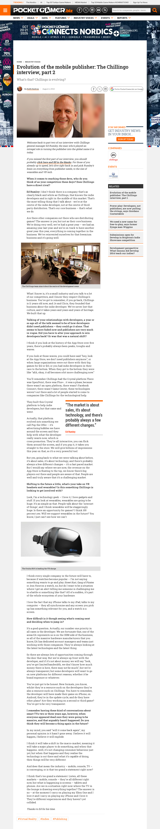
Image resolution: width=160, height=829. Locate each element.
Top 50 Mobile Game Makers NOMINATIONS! (110, 2)
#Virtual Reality (27, 818)
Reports (122, 18)
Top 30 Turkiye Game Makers (58, 2)
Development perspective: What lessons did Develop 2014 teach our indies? (124, 251)
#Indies (44, 818)
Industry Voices (84, 18)
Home (19, 62)
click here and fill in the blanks (54, 162)
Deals (30, 18)
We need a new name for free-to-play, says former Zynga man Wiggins (123, 224)
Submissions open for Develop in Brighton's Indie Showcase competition (125, 237)
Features (60, 18)
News (16, 18)
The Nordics (31, 2)
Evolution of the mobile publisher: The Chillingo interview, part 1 (123, 195)
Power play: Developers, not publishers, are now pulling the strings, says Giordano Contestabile (125, 209)
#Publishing (60, 818)
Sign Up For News (140, 2)
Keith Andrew (33, 89)
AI (41, 2)
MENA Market (81, 2)
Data (45, 18)
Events (105, 18)
